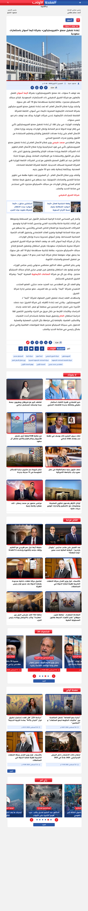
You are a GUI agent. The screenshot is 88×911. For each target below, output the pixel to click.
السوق (69, 20)
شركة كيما (29, 356)
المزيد (44, 681)
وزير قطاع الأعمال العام (18, 360)
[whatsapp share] (37, 87)
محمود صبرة (72, 83)
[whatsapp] (28, 342)
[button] (53, 676)
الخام (61, 316)
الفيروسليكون (66, 356)
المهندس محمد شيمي (55, 364)
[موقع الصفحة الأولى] (44, 2)
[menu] (80, 2)
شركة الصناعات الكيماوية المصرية (39, 360)
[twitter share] (41, 87)
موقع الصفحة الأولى (27, 364)
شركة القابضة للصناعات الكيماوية (62, 360)
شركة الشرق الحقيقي (52, 356)
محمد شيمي (58, 142)
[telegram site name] (31, 348)
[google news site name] (42, 348)
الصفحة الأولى (41, 364)
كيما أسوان (22, 93)
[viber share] (32, 87)
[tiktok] (20, 348)
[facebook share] (46, 87)
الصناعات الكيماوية (41, 274)
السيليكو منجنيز (18, 356)
